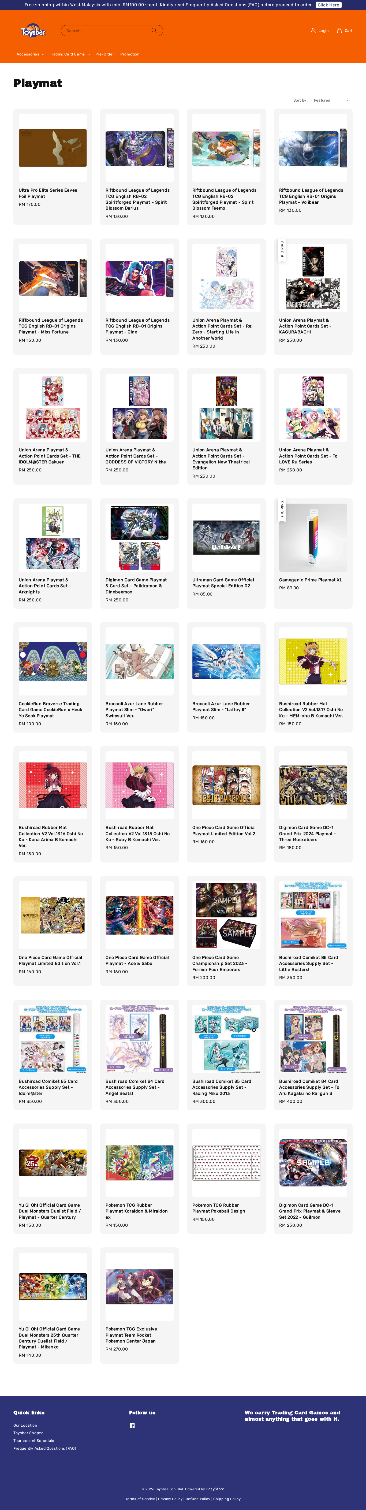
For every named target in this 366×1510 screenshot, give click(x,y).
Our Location (25, 1425)
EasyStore (215, 1489)
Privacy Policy (170, 1499)
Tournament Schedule (33, 1440)
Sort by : (301, 100)
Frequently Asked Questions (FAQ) (44, 1448)
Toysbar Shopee (28, 1433)
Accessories (28, 54)
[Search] (154, 30)
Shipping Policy (227, 1499)
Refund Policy (198, 1499)
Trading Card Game (67, 54)
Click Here (328, 5)
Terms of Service (140, 1499)
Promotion (129, 54)
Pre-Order (104, 54)
